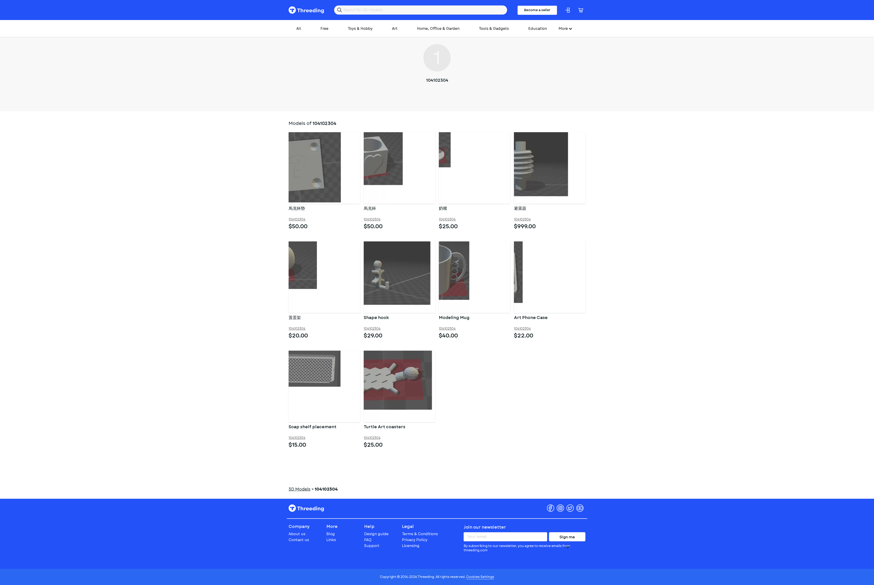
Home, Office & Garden (438, 28)
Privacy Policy (414, 539)
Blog (330, 534)
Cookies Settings (480, 577)
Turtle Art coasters (384, 427)
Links (331, 539)
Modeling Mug (454, 318)
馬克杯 (370, 208)
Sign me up (567, 537)
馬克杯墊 (297, 208)
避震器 (520, 208)
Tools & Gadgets (494, 28)
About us (297, 534)
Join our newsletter (485, 527)
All (298, 28)
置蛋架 (295, 318)
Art (395, 28)
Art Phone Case (531, 318)
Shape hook (376, 318)
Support (371, 545)
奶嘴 (443, 208)
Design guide (376, 534)
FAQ (367, 539)
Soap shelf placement (312, 427)
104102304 (297, 219)
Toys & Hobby (360, 28)
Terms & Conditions (420, 534)
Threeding (306, 10)
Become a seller (537, 10)
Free (324, 28)
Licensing (410, 545)
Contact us (299, 539)
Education (537, 28)
